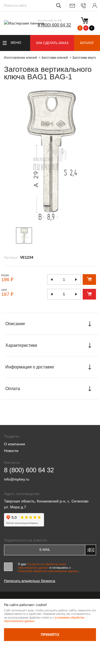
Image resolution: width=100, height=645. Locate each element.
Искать (57, 5)
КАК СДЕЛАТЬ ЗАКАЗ (52, 43)
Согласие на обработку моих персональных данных (42, 566)
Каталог (87, 43)
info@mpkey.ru (72, 5)
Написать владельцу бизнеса (29, 581)
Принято (50, 634)
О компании (14, 444)
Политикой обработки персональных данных (48, 571)
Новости (11, 451)
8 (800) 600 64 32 (54, 25)
